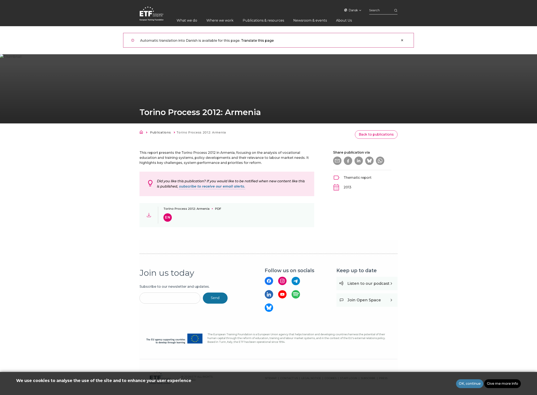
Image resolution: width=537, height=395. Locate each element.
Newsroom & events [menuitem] (310, 20)
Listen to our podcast (368, 283)
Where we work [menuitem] (219, 20)
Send (215, 298)
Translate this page (257, 41)
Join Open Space (364, 300)
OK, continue (470, 384)
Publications (160, 132)
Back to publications (376, 134)
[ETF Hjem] (155, 16)
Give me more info (502, 384)
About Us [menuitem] (344, 20)
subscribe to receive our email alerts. (212, 186)
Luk (402, 40)
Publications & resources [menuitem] (263, 20)
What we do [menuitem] (187, 20)
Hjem (142, 132)
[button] (337, 161)
